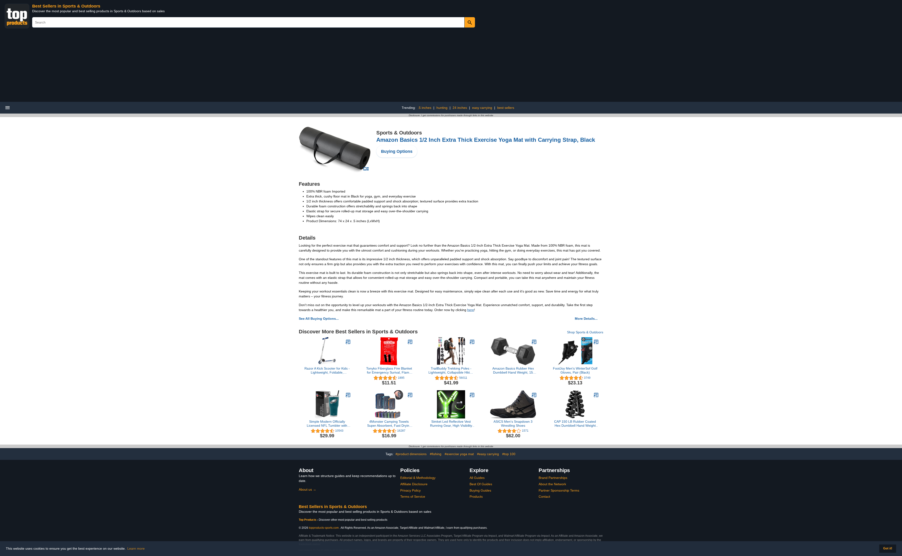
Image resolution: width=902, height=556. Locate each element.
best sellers (505, 108)
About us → (307, 489)
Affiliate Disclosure (414, 484)
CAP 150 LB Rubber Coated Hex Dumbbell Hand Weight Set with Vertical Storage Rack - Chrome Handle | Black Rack (575, 424)
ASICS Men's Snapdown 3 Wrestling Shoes (513, 423)
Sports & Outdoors (399, 133)
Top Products (308, 519)
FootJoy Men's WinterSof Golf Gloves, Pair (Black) (575, 370)
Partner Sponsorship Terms (559, 490)
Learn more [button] (136, 548)
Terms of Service (412, 496)
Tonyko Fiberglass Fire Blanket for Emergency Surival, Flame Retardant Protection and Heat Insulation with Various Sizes (389, 371)
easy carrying (482, 108)
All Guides (477, 478)
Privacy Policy (410, 490)
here (470, 310)
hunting (441, 108)
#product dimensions (411, 454)
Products (476, 496)
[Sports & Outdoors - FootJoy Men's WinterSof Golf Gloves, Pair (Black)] (596, 342)
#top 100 (508, 454)
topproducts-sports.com (324, 527)
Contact (544, 496)
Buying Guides (480, 490)
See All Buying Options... (319, 318)
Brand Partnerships (553, 478)
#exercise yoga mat (459, 454)
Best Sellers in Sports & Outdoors (66, 6)
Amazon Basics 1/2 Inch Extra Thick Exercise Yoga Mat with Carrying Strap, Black (485, 140)
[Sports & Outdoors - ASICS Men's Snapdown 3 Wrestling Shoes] (534, 395)
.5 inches (424, 108)
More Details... (586, 318)
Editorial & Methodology (417, 478)
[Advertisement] (451, 66)
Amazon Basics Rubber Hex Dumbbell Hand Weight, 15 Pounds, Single (513, 371)
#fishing (435, 454)
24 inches (460, 108)
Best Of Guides (481, 484)
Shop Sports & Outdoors (585, 332)
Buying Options (396, 151)
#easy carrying (488, 454)
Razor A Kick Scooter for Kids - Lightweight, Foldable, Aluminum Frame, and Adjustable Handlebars (327, 371)
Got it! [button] (887, 548)
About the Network (552, 484)
